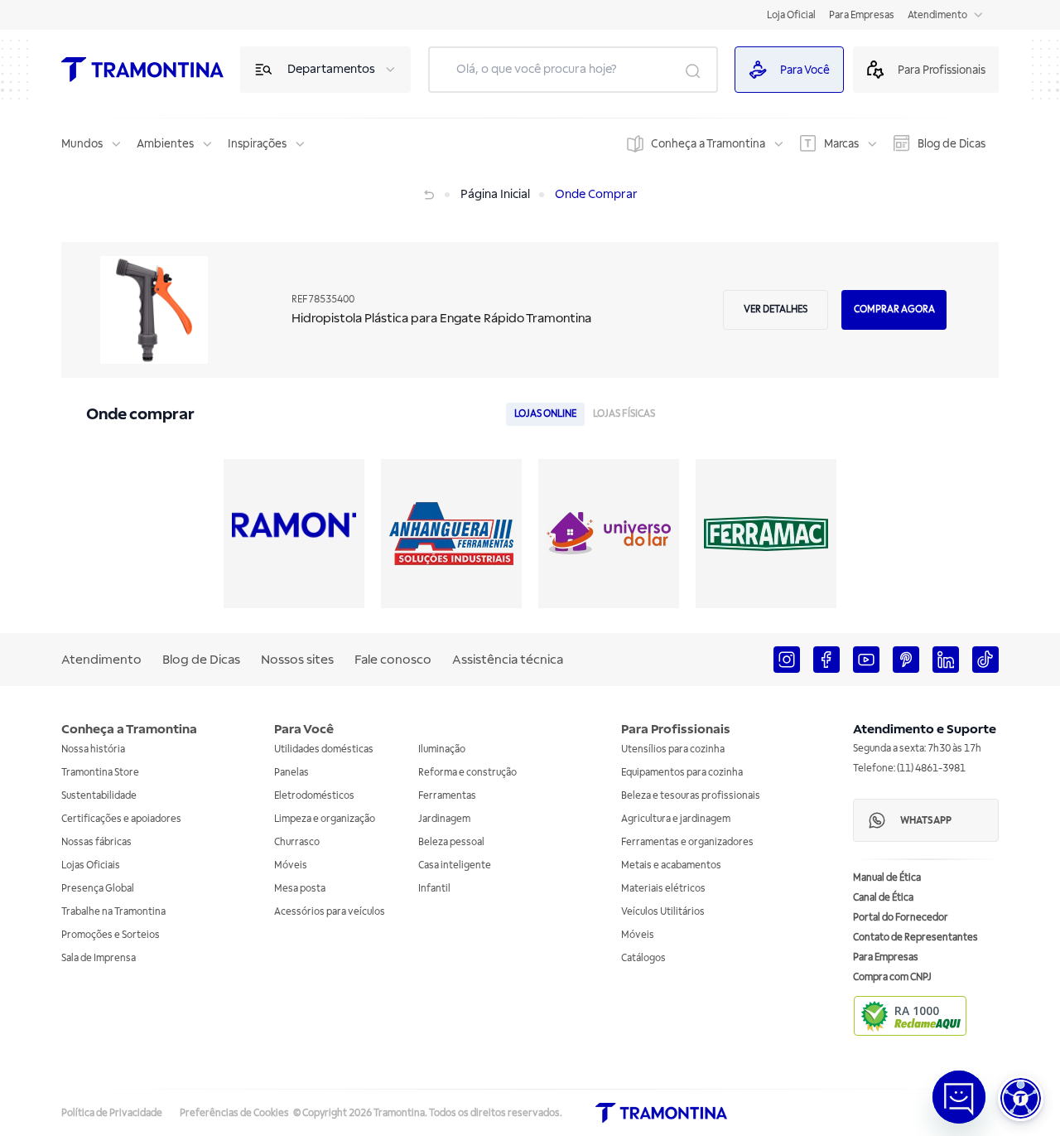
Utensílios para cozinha (673, 749)
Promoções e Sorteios (110, 935)
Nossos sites (297, 659)
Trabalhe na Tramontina (113, 911)
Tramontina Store (100, 772)
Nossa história (93, 749)
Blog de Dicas (951, 144)
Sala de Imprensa (98, 958)
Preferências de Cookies (234, 1113)
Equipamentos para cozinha (682, 772)
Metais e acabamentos (671, 865)
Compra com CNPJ (892, 977)
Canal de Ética (883, 897)
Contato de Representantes (915, 937)
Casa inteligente (454, 865)
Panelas (291, 772)
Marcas (841, 144)
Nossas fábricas (96, 842)
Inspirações (257, 144)
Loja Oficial (791, 15)
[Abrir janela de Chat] (958, 1097)
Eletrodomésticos (314, 795)
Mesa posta (299, 888)
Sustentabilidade (99, 795)
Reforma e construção (467, 772)
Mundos (82, 144)
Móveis (290, 865)
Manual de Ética (887, 878)
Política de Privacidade (111, 1113)
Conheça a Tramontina (708, 144)
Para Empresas (861, 15)
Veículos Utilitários (663, 911)
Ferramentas (447, 795)
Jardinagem (444, 819)
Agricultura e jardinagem (675, 819)
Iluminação (441, 749)
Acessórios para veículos (329, 911)
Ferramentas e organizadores (687, 842)
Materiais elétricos (663, 888)
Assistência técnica (507, 659)
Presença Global (97, 888)
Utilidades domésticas (323, 749)
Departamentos (331, 69)
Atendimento (937, 15)
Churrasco (297, 842)
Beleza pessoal (451, 842)
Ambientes (165, 144)
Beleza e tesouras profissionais (690, 795)
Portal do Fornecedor (900, 917)
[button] (1020, 1098)
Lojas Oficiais (90, 865)
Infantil (434, 888)
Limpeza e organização (324, 819)
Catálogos (643, 958)
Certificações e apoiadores (121, 819)
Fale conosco (392, 659)
